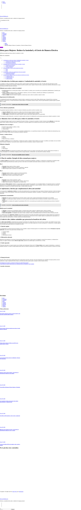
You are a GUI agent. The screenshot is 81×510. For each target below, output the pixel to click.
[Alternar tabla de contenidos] (1, 58)
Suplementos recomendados (10, 72)
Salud (1, 450)
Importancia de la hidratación (11, 62)
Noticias (3, 40)
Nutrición (4, 39)
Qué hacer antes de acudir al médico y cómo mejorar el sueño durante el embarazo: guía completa (9, 373)
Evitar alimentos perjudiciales (11, 63)
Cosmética (4, 34)
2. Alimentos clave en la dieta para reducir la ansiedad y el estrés (14, 64)
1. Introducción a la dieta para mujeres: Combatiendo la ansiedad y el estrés (16, 60)
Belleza (1, 472)
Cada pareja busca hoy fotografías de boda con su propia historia (3, 290)
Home (3, 1)
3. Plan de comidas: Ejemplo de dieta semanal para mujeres (13, 68)
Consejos (4, 36)
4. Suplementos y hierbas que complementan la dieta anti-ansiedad (14, 71)
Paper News (14, 491)
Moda (3, 35)
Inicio (3, 32)
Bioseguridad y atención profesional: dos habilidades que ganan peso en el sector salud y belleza (2, 273)
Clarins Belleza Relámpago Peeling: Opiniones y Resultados (10, 387)
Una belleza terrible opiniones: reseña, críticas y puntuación (10, 415)
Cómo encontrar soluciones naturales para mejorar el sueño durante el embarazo (3, 467)
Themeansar (21, 491)
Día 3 (7, 70)
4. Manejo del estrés (9, 78)
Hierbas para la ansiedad (10, 73)
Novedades (4, 33)
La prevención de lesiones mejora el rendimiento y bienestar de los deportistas (3, 487)
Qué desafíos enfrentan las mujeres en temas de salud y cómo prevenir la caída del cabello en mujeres (10, 314)
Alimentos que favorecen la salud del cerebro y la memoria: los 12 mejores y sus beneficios (3, 282)
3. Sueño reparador (9, 77)
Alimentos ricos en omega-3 (10, 65)
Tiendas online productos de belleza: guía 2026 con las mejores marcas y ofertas (3, 477)
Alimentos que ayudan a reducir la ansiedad (13, 61)
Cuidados (4, 38)
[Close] (0, 508)
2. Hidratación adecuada (10, 76)
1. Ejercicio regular (9, 75)
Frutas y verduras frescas (10, 66)
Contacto (4, 2)
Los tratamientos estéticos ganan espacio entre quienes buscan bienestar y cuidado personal (9, 401)
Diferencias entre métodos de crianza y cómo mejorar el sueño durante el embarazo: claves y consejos (9, 430)
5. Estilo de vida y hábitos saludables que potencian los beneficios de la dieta (16, 74)
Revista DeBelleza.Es (4, 16)
